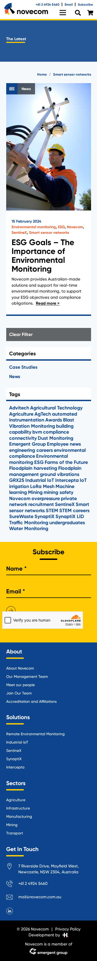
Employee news (64, 444)
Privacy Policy (68, 929)
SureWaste (21, 516)
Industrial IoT (39, 480)
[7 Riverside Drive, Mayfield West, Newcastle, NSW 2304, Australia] (12, 867)
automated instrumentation (43, 417)
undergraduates (67, 523)
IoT (83, 480)
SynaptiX (44, 516)
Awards (53, 420)
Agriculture (21, 414)
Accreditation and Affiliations (31, 701)
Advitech (19, 408)
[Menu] (62, 12)
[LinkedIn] (9, 911)
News (14, 376)
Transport (14, 833)
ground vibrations (59, 474)
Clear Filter (21, 334)
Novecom (75, 227)
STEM (52, 510)
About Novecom (20, 668)
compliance (56, 432)
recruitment (41, 504)
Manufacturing (19, 816)
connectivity (23, 438)
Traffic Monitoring (28, 523)
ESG (61, 227)
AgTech (42, 414)
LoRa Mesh (42, 486)
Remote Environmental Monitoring (35, 734)
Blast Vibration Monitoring (41, 423)
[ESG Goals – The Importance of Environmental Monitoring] (48, 199)
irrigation (19, 486)
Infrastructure (18, 808)
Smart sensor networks (49, 232)
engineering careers (31, 450)
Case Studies (23, 367)
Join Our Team (19, 693)
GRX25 (16, 480)
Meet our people (20, 685)
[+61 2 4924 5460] (12, 885)
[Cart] (90, 13)
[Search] (77, 13)
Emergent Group (27, 444)
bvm (37, 432)
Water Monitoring (28, 528)
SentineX (19, 232)
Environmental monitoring (34, 227)
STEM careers (74, 510)
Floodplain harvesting (33, 468)
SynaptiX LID (70, 516)
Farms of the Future (66, 462)
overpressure (46, 498)
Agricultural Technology (56, 408)
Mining (35, 492)
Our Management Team (27, 676)
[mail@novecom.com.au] (12, 898)
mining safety (58, 492)
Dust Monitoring (55, 438)
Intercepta (67, 480)
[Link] (26, 9)
